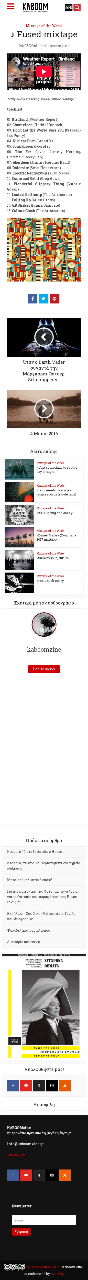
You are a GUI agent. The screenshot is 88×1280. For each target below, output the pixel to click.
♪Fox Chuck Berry (50, 580)
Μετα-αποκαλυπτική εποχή (29, 879)
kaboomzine (58, 46)
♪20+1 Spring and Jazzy (54, 513)
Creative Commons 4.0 (43, 1266)
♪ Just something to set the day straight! (56, 469)
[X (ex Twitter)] (39, 1085)
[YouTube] (26, 1085)
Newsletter (22, 1206)
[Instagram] (52, 1085)
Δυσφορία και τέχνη (23, 941)
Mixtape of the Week (44, 25)
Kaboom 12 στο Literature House (34, 851)
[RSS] (65, 1175)
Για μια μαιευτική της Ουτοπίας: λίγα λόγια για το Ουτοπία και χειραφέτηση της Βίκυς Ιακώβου (42, 896)
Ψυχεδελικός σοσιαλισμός (28, 930)
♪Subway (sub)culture (52, 558)
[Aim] (65, 1085)
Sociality (57, 1273)
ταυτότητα (16, 1154)
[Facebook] (13, 1085)
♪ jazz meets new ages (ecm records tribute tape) (56, 492)
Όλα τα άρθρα (44, 669)
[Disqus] (44, 752)
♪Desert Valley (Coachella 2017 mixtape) (56, 537)
